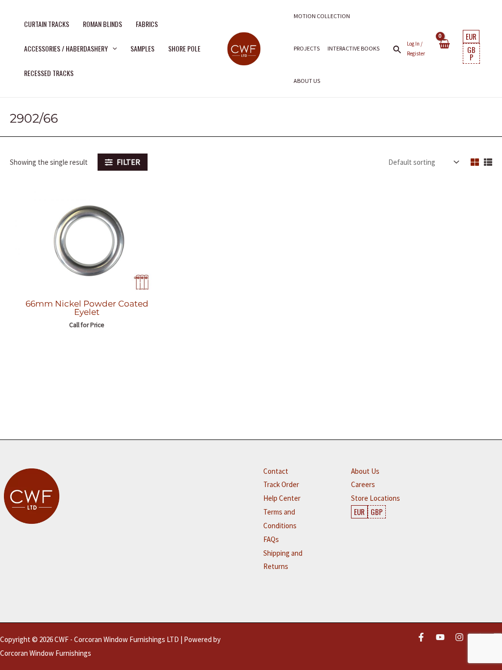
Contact (275, 471)
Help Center (282, 498)
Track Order (281, 484)
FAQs (271, 539)
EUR (471, 36)
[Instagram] (459, 637)
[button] (112, 49)
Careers (363, 484)
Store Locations (375, 498)
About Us (365, 471)
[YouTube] (440, 637)
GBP (471, 53)
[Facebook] (421, 637)
